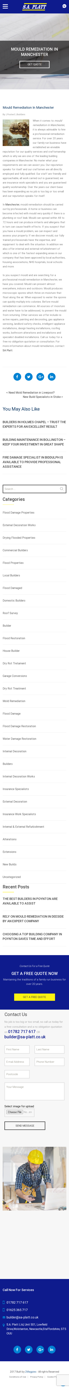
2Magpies (31, 1371)
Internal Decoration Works (19, 776)
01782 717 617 (22, 1031)
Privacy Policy (36, 1377)
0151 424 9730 (64, 6)
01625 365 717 (17, 1310)
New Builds (9, 864)
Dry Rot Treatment (14, 688)
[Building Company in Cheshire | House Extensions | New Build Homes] (34, 6)
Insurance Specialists (16, 789)
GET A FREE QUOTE (34, 997)
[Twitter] (29, 376)
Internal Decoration (14, 751)
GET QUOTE (35, 64)
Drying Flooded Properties (19, 537)
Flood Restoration (14, 638)
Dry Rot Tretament (14, 663)
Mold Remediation (14, 701)
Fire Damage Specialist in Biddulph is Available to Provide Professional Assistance (33, 462)
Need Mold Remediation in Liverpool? (30, 392)
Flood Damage (12, 713)
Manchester (12, 204)
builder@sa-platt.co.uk (25, 1037)
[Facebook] (17, 376)
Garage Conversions (15, 676)
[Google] (40, 376)
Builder (7, 625)
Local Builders (11, 575)
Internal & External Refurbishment (23, 826)
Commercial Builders (15, 550)
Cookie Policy (53, 1377)
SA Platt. (8, 350)
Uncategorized (12, 877)
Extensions (9, 852)
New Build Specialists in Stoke (43, 397)
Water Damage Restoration (19, 738)
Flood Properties (13, 563)
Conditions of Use (17, 1377)
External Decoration (15, 801)
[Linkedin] (52, 376)
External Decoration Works (19, 525)
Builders (21, 114)
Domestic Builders (14, 600)
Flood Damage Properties (18, 512)
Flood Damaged (12, 588)
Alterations (9, 839)
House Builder (11, 650)
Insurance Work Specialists (19, 814)
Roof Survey (10, 613)
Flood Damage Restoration (19, 726)
